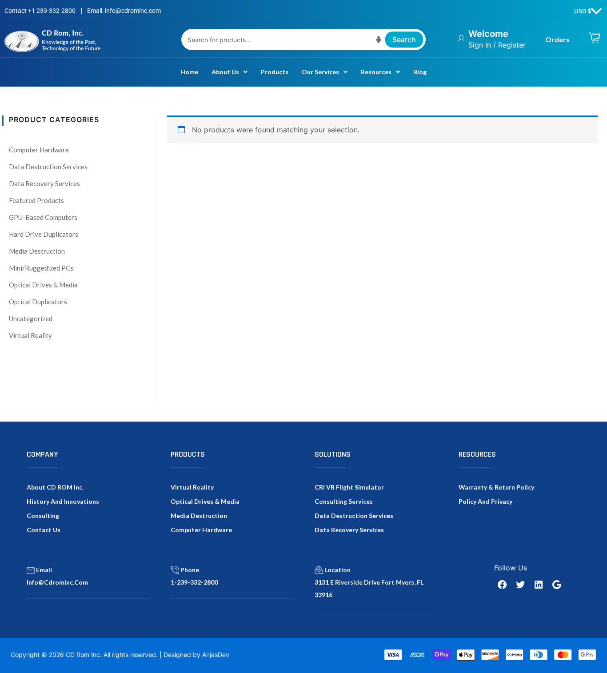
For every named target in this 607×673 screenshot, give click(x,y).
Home (189, 72)
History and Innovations (63, 501)
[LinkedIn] (539, 585)
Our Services (320, 72)
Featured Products (36, 200)
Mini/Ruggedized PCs (41, 268)
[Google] (557, 585)
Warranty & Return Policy (496, 487)
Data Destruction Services (48, 167)
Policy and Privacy (485, 501)
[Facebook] (502, 585)
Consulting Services (344, 501)
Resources (376, 72)
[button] (229, 72)
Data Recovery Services (44, 183)
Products (274, 72)
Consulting (43, 515)
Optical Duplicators (38, 302)
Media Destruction (37, 251)
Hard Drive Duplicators (43, 234)
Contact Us (43, 530)
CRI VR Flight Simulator (349, 487)
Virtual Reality (30, 335)
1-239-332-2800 (194, 582)
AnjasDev (215, 654)
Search (404, 39)
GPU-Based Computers (43, 217)
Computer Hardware (39, 150)
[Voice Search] (378, 39)
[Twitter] (520, 585)
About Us (225, 72)
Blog (420, 72)
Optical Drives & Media (43, 285)
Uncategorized (30, 319)
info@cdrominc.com (57, 582)
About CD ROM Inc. (55, 487)
